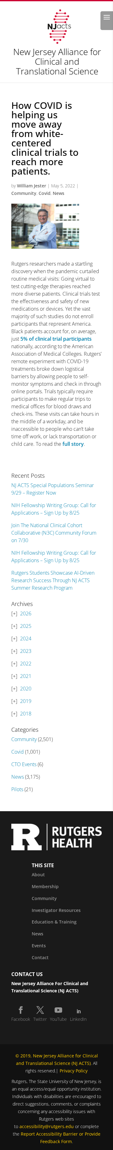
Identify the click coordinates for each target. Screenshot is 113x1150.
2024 (25, 638)
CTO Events (23, 764)
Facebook (20, 1019)
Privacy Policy (74, 1071)
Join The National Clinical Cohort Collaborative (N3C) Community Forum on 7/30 (53, 533)
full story (73, 443)
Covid (45, 193)
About (38, 875)
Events (39, 946)
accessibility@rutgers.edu (46, 1126)
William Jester (31, 186)
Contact (40, 957)
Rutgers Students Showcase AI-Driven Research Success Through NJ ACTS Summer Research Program (52, 580)
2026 (25, 613)
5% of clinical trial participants (56, 338)
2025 (25, 626)
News (58, 193)
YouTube (58, 1019)
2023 (25, 651)
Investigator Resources (56, 910)
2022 (25, 663)
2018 (25, 713)
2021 (25, 676)
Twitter (40, 1019)
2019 (25, 701)
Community (23, 193)
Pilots (17, 789)
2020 (25, 688)
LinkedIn (78, 1019)
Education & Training (54, 922)
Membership (45, 886)
